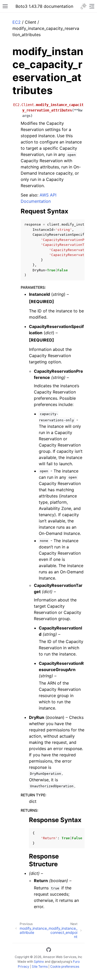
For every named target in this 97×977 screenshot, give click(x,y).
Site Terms (40, 966)
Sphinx (39, 961)
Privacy (23, 966)
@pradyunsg (60, 961)
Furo (76, 961)
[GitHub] (48, 950)
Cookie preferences (64, 966)
